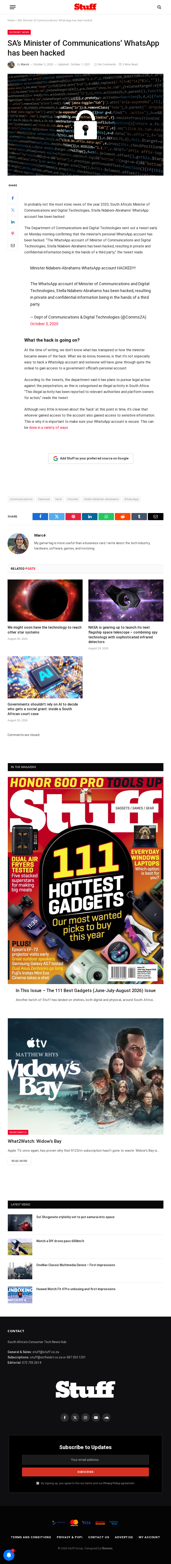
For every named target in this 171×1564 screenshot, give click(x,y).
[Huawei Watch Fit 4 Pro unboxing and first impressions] (20, 1294)
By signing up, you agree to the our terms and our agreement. (87, 1483)
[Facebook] (13, 198)
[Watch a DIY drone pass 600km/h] (20, 1246)
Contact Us (98, 1537)
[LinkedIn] (13, 222)
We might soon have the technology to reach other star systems (44, 629)
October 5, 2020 (44, 323)
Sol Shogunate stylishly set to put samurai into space (75, 1217)
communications (21, 499)
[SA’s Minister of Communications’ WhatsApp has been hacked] (85, 124)
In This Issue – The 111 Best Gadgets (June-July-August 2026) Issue (86, 990)
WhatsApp (131, 499)
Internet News (19, 32)
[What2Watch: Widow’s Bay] (85, 1076)
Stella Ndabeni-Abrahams (101, 499)
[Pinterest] (13, 233)
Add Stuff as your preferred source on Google (94, 458)
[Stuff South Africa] (85, 7)
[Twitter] (13, 210)
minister (72, 499)
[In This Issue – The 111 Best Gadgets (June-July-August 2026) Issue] (85, 880)
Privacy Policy (111, 1483)
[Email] (13, 245)
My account (149, 1537)
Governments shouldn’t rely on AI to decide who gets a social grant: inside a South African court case (43, 709)
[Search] (159, 7)
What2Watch (18, 1132)
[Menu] (13, 7)
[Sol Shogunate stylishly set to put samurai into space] (20, 1222)
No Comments (107, 64)
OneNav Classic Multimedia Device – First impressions (75, 1265)
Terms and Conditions (31, 1537)
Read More (19, 1161)
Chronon (107, 1548)
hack (58, 499)
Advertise (124, 1537)
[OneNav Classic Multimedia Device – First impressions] (20, 1270)
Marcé (25, 64)
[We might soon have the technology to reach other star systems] (45, 600)
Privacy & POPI (70, 1537)
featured (44, 499)
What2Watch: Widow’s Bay (34, 1141)
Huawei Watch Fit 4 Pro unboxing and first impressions (76, 1289)
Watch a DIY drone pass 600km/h (60, 1241)
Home (11, 20)
